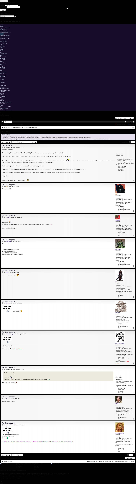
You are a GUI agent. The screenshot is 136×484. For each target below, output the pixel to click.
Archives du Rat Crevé (5, 38)
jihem (116, 403)
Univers (2, 79)
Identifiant (2, 5)
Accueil (2, 25)
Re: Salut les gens (8, 184)
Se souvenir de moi (4, 8)
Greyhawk (2, 82)
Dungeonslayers (4, 108)
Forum (2, 34)
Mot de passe (3, 6)
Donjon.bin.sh (37, 464)
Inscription (20, 124)
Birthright (2, 97)
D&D (1, 52)
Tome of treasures (38, 469)
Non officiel (2, 59)
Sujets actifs (3, 37)
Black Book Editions (38, 463)
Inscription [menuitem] (134, 122)
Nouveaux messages (5, 35)
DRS (1, 44)
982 (123, 224)
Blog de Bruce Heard (20, 464)
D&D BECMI (3, 46)
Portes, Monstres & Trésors (6, 106)
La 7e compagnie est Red (8, 251)
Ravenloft (2, 84)
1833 (123, 437)
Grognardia (36, 467)
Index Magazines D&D (5, 32)
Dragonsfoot (18, 467)
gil (116, 194)
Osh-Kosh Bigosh (119, 343)
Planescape (2, 96)
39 (122, 198)
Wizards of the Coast (20, 463)
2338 (123, 316)
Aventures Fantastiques (5, 102)
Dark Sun (2, 50)
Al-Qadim (2, 94)
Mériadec (117, 312)
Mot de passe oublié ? (5, 14)
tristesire (117, 220)
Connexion (3, 10)
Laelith (1, 99)
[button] (134, 142)
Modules (2, 55)
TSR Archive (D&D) (29, 463)
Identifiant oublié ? (4, 13)
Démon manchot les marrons (9, 252)
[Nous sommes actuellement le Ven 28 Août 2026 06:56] (133, 127)
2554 (123, 253)
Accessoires (2, 58)
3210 (123, 285)
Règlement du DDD (4, 28)
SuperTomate (119, 154)
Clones (2, 100)
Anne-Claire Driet (119, 433)
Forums (8, 122)
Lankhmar (2, 87)
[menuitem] (125, 122)
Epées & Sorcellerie (4, 103)
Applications (3, 41)
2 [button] (131, 142)
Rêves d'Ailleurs (19, 466)
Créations (2, 40)
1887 (123, 407)
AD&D (1, 47)
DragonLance (3, 85)
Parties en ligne (3, 29)
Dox (116, 281)
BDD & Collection (4, 31)
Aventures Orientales (5, 90)
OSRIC (1, 105)
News (1, 26)
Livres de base (3, 53)
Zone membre (4, 0)
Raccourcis (3, 122)
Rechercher (5, 124)
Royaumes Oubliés (4, 88)
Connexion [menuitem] (131, 122)
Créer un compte (4, 11)
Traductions (3, 43)
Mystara (2, 81)
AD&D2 (1, 49)
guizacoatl (118, 249)
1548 (123, 347)
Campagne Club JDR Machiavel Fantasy (12, 254)
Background (3, 56)
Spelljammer (3, 91)
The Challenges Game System (7, 110)
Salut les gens (6, 131)
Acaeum (36, 466)
